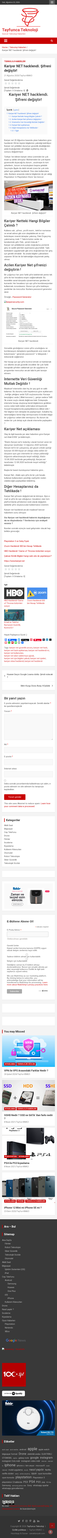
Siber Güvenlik (10, 860)
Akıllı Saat (8, 825)
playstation (23, 1477)
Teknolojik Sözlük (12, 863)
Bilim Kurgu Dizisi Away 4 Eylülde (35, 686)
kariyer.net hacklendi (33, 661)
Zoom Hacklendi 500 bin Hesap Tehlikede (23, 546)
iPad (7, 1273)
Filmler (7, 839)
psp (43, 1482)
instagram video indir (30, 1461)
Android (8, 1280)
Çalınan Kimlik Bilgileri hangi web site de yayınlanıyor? (28, 556)
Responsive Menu (52, 2)
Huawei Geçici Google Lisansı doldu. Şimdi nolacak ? (30, 676)
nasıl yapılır (36, 1469)
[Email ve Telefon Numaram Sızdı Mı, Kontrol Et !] (14, 615)
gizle (16, 110)
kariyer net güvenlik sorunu (21, 648)
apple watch (43, 1449)
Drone (7, 835)
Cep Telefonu (10, 832)
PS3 (25, 1481)
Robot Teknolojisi (12, 856)
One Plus (12, 1291)
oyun (34, 1473)
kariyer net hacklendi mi (38, 650)
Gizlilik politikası (19, 1530)
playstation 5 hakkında (12, 1482)
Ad (6, 744)
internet (43, 1461)
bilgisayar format (9, 1454)
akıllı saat (5, 1450)
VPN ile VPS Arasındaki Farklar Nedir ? (26, 1070)
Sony (29, 1485)
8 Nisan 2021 (9, 1122)
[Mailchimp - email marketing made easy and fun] (43, 991)
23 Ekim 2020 (10, 1211)
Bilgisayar (8, 829)
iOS (6, 1295)
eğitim (15, 1458)
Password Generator (22, 297)
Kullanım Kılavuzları (12, 849)
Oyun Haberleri (8, 1320)
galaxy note (24, 1458)
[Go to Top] (52, 1525)
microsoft (40, 1465)
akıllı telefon (14, 1450)
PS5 (38, 1481)
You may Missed (14, 1031)
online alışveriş (25, 1474)
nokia (17, 1474)
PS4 (32, 1482)
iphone (9, 1465)
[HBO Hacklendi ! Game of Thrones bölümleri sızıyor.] (14, 593)
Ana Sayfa (6, 1240)
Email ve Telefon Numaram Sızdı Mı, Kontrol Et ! (12, 625)
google (34, 1457)
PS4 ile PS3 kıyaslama (16, 1163)
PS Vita (48, 1482)
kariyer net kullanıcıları (13, 653)
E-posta (8, 756)
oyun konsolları (45, 1473)
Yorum (8, 711)
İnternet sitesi (10, 768)
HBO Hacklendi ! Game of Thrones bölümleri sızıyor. (27, 551)
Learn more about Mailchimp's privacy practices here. (27, 983)
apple (32, 1448)
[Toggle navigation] (5, 41)
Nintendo (9, 1327)
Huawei (11, 1287)
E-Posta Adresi (14, 930)
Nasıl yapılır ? (8, 1309)
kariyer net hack (40, 648)
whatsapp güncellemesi (12, 1488)
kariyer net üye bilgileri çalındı (16, 658)
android (23, 1449)
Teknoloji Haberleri (14, 61)
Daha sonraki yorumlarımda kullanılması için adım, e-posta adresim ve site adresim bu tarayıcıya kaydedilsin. (27, 786)
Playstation (11, 1156)
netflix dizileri (8, 1473)
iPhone (20, 1201)
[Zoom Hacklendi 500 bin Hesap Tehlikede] (37, 593)
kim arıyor (30, 1465)
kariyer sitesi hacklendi (14, 661)
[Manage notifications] (50, 1532)
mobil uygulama (15, 1470)
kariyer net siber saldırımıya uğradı (19, 656)
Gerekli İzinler (13, 945)
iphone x (20, 1465)
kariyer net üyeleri (38, 658)
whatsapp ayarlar (41, 1485)
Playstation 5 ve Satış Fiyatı (16, 541)
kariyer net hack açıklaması (16, 650)
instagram (46, 1457)
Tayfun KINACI (26, 75)
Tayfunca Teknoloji (20, 29)
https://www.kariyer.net (14, 561)
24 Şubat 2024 (10, 1074)
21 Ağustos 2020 (11, 75)
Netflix (48, 1470)
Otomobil (8, 853)
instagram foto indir (11, 1461)
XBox (7, 1331)
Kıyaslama (8, 846)
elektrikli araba (34, 1454)
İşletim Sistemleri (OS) (15, 1269)
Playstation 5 (39, 1477)
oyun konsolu (8, 1477)
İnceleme (8, 842)
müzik (26, 1470)
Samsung (12, 1283)
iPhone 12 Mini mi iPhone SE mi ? (23, 1207)
